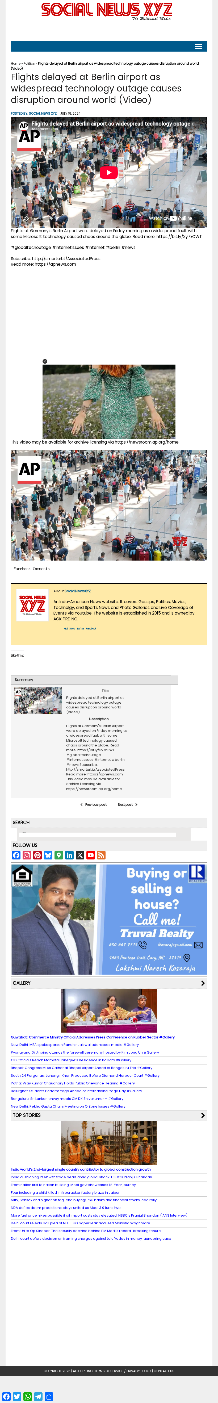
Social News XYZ (43, 113)
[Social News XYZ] (107, 19)
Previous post (96, 804)
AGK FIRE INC (83, 1371)
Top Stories (27, 1115)
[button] (45, 361)
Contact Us (164, 1371)
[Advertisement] (109, 29)
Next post (125, 804)
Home (15, 63)
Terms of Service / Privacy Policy (122, 1371)
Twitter (80, 628)
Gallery (22, 983)
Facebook (91, 628)
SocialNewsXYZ (78, 591)
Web (72, 628)
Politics (29, 63)
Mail (66, 628)
